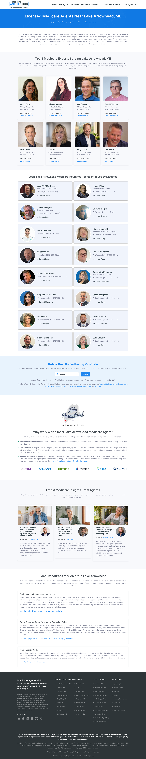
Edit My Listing (118, 687)
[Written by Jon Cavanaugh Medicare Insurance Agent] (45, 532)
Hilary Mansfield (100, 229)
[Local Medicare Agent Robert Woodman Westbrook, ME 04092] (83, 255)
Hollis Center (50, 386)
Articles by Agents (100, 695)
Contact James (44, 280)
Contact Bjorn (44, 345)
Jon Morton (109, 150)
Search (85, 374)
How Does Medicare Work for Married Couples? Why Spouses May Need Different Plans (28, 532)
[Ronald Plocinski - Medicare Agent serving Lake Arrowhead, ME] (115, 89)
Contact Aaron (44, 237)
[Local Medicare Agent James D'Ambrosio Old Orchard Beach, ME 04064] (27, 277)
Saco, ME (78, 687)
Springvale (87, 386)
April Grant (42, 316)
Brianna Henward (55, 104)
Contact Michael (100, 323)
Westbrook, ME (80, 703)
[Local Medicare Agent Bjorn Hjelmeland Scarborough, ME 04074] (27, 341)
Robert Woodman (101, 252)
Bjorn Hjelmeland (45, 338)
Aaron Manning (44, 230)
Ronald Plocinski (111, 104)
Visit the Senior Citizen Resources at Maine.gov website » (41, 611)
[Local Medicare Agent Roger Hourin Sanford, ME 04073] (27, 255)
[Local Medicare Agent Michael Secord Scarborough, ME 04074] (83, 320)
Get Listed (116, 706)
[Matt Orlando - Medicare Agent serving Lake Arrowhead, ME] (87, 89)
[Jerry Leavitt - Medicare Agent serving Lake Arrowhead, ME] (87, 134)
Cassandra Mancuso (102, 272)
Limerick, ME (61, 687)
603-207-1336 (83, 159)
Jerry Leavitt (82, 150)
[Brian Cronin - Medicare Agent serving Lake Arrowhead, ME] (30, 134)
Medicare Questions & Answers (84, 4)
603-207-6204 (26, 159)
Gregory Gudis (69, 539)
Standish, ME (61, 706)
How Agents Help (100, 687)
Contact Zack (44, 217)
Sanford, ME (79, 691)
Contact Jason (99, 302)
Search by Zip (80, 714)
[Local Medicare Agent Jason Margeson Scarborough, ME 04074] (83, 298)
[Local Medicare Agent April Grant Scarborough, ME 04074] (27, 320)
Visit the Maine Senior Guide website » (34, 662)
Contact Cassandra (101, 282)
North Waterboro (105, 384)
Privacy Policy (72, 752)
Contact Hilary (99, 239)
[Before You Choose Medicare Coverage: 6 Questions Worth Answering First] (111, 515)
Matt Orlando (82, 104)
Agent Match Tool (100, 703)
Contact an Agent (100, 721)
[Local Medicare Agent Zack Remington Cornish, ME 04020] (27, 212)
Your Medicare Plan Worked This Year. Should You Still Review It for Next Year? (65, 532)
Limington (124, 384)
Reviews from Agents (120, 699)
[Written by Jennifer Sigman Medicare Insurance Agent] (121, 532)
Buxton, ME (60, 703)
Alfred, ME (60, 710)
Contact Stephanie (46, 302)
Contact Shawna (100, 216)
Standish (73, 386)
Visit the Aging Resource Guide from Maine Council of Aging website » (46, 639)
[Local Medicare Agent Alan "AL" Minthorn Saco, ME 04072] (27, 191)
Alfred (79, 386)
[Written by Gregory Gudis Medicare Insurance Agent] (83, 532)
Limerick (116, 384)
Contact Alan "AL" (45, 196)
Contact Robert (100, 259)
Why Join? (116, 691)
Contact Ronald (111, 116)
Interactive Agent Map (101, 718)
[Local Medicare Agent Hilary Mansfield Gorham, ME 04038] (83, 234)
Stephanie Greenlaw (46, 295)
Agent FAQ (116, 703)
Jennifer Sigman (108, 537)
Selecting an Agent (100, 699)
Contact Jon (109, 161)
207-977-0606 (83, 113)
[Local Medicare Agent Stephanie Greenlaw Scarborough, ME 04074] (27, 298)
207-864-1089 (26, 113)
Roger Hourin (43, 252)
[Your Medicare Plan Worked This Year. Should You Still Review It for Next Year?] (73, 515)
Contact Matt (82, 116)
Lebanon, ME (79, 706)
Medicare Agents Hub (29, 680)
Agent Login (117, 684)
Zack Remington (44, 207)
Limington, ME (61, 691)
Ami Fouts (52, 150)
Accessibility (84, 752)
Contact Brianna (54, 116)
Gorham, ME (79, 684)
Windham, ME (80, 699)
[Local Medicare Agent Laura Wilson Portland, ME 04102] (83, 191)
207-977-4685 (54, 113)
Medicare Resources (101, 710)
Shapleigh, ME (61, 699)
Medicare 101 (98, 684)
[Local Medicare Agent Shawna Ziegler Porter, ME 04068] (83, 212)
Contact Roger (44, 259)
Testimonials (98, 706)
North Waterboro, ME (64, 684)
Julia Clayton (99, 338)
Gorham (98, 386)
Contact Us (94, 752)
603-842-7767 (54, 159)
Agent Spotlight (99, 714)
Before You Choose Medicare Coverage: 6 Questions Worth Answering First (105, 531)
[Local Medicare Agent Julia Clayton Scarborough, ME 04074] (83, 341)
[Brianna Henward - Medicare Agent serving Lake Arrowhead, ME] (58, 89)
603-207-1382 (111, 159)
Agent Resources (119, 710)
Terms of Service (59, 752)
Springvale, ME (62, 714)
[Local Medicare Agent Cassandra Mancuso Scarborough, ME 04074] (83, 277)
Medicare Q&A (99, 691)
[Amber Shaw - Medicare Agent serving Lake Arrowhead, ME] (30, 89)
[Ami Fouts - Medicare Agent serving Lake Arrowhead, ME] (58, 134)
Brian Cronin (25, 150)
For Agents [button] (129, 4)
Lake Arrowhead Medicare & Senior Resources (70, 461)
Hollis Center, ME (62, 695)
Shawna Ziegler (100, 209)
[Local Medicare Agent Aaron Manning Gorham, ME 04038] (27, 234)
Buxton (66, 386)
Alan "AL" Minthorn (46, 186)
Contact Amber (26, 116)
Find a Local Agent (60, 4)
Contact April (44, 323)
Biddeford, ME (80, 710)
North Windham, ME (82, 695)
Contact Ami (53, 161)
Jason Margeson (100, 295)
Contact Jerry (82, 161)
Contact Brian (25, 161)
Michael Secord (100, 316)
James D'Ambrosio (45, 273)
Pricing (115, 695)
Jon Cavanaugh (32, 539)
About (49, 752)
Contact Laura (99, 196)
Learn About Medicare (111, 4)
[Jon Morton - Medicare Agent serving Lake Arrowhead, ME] (115, 134)
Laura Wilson (99, 186)
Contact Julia (99, 345)
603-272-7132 (111, 113)
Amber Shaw (25, 104)
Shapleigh (59, 386)
